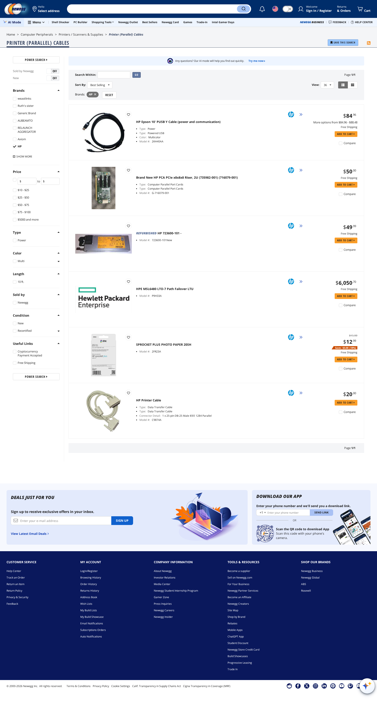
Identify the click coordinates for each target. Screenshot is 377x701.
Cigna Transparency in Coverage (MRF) (206, 686)
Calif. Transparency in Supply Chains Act (156, 686)
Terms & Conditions (79, 686)
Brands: (80, 94)
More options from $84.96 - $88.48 (335, 122)
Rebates (232, 623)
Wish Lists (86, 604)
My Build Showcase (92, 617)
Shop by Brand (236, 617)
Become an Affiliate (239, 597)
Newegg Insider (163, 617)
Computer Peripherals (37, 34)
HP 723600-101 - (159, 233)
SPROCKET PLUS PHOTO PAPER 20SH (163, 345)
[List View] (343, 84)
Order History (88, 584)
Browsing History (90, 577)
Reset (109, 95)
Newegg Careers (164, 610)
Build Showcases (238, 656)
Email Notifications (91, 623)
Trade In (233, 669)
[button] (46, 9)
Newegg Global (310, 577)
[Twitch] (350, 686)
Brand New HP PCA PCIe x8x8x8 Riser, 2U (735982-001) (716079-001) (187, 178)
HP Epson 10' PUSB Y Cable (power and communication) (178, 122)
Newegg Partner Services (243, 590)
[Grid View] (353, 84)
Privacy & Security (17, 597)
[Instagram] (315, 686)
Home (11, 34)
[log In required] (128, 114)
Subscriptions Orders (93, 630)
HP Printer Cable (148, 400)
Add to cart (345, 134)
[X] (307, 686)
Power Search (35, 60)
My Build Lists (88, 610)
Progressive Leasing (240, 663)
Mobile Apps (235, 630)
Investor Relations (164, 577)
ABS (303, 584)
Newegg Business (312, 571)
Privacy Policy (101, 686)
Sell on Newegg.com (240, 577)
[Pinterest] (333, 686)
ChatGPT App (236, 636)
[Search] (243, 9)
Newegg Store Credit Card (243, 649)
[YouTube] (341, 686)
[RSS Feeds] (368, 43)
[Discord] (359, 686)
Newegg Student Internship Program (176, 590)
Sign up (122, 520)
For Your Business (238, 584)
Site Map (233, 610)
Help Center (14, 571)
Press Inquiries (163, 604)
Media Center (162, 584)
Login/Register (89, 571)
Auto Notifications (91, 636)
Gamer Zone (161, 597)
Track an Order (16, 577)
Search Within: (85, 75)
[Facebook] (298, 686)
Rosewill (306, 590)
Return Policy (14, 590)
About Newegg (163, 571)
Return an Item (15, 584)
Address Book (88, 597)
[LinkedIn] (324, 686)
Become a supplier (239, 571)
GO (136, 75)
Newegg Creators (238, 604)
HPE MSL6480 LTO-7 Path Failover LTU (165, 289)
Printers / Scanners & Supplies (81, 34)
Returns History (89, 590)
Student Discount (238, 643)
